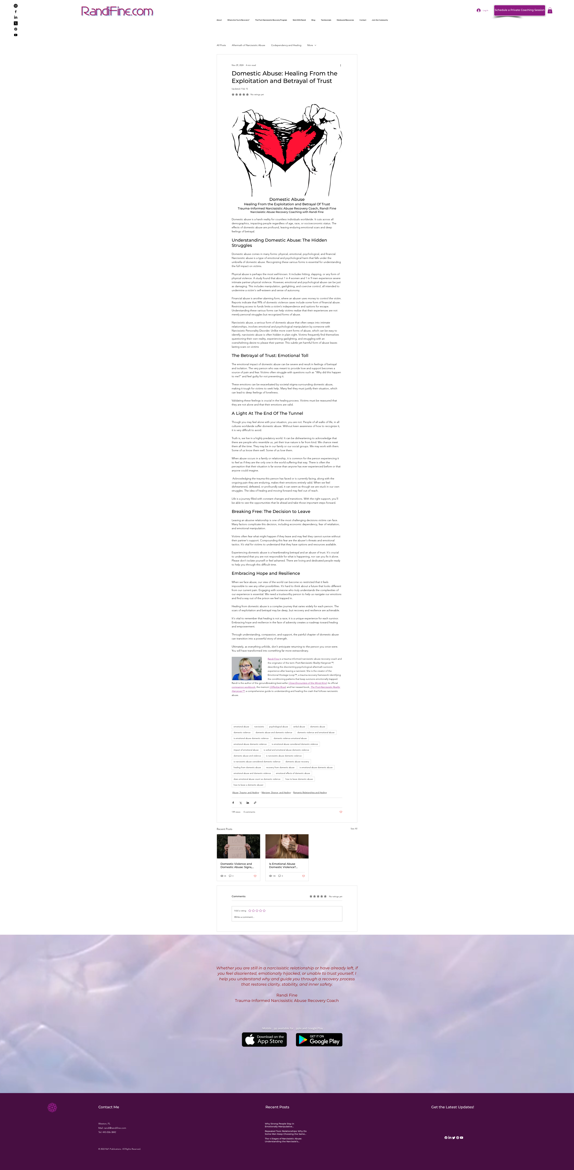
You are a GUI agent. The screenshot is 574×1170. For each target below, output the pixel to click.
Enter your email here (288, 614)
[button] (342, 526)
